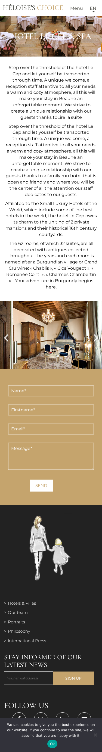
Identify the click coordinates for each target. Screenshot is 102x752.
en (93, 8)
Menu (76, 8)
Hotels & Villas (22, 603)
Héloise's (33, 8)
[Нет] (95, 735)
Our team (18, 612)
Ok (52, 744)
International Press (27, 640)
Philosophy (19, 631)
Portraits (16, 621)
